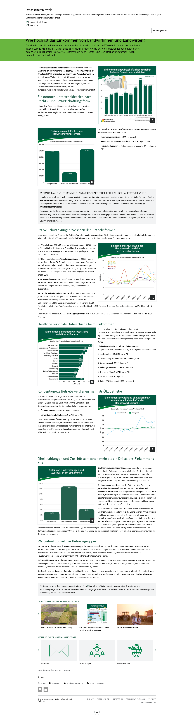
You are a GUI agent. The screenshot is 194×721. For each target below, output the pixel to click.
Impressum (33, 25)
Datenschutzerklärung (37, 21)
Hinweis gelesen (160, 30)
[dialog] (97, 360)
